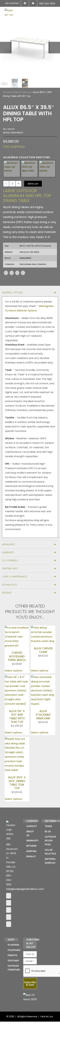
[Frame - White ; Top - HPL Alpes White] (29, 168)
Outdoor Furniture (21, 92)
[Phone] (8, 924)
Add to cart (33, 183)
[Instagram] (8, 903)
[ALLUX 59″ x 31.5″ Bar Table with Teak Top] (17, 677)
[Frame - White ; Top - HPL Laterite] (47, 168)
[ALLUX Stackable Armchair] (43, 677)
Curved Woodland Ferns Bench (17, 656)
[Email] (23, 273)
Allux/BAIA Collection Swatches (26, 157)
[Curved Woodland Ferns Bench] (17, 627)
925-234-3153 (9, 880)
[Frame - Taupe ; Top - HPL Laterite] (11, 168)
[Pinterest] (17, 273)
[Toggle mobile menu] (54, 10)
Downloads (9, 584)
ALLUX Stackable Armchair (43, 714)
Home (6, 92)
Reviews (7, 592)
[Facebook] (6, 273)
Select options (13, 670)
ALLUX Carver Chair (43, 650)
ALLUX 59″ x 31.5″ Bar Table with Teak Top (17, 716)
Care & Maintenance (14, 576)
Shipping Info (10, 568)
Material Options (12, 292)
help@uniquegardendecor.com (25, 889)
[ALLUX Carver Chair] (43, 627)
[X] (11, 273)
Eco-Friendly (10, 560)
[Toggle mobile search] (48, 10)
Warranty (8, 552)
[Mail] (8, 917)
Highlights (8, 544)
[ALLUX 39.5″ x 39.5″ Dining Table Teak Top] (17, 739)
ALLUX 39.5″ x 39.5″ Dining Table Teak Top (17, 782)
